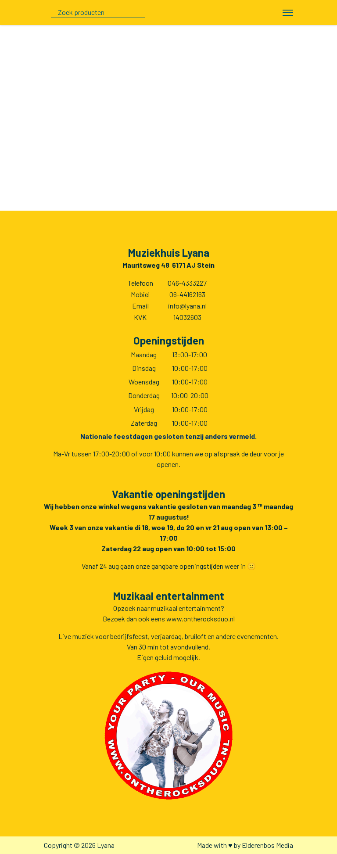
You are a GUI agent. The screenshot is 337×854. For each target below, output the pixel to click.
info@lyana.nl (187, 305)
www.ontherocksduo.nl (200, 618)
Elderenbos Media (267, 845)
